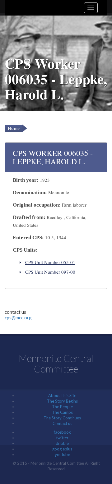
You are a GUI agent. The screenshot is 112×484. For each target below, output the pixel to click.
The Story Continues (62, 417)
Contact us (62, 423)
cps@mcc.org (18, 317)
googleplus (62, 448)
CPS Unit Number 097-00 (50, 272)
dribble (62, 443)
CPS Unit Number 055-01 (50, 262)
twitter (62, 437)
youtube (62, 454)
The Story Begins (62, 401)
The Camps (62, 412)
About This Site (62, 395)
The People (62, 406)
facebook (62, 432)
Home (14, 128)
